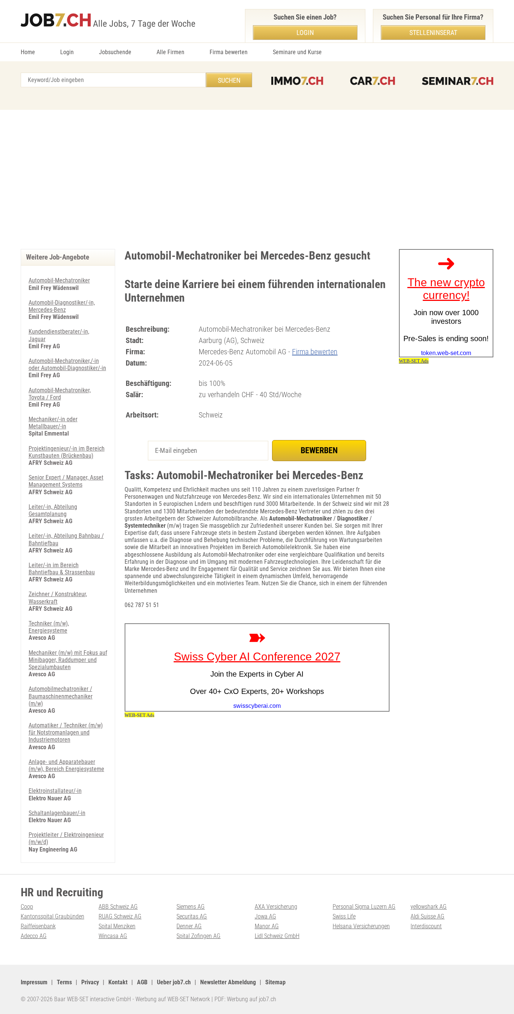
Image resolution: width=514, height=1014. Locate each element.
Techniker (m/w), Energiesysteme (49, 627)
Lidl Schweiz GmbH (277, 936)
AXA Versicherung (276, 906)
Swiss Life (344, 916)
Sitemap (275, 982)
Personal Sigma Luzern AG (364, 906)
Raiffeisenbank (38, 926)
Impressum (34, 982)
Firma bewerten (229, 52)
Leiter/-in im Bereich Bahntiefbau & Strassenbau (62, 569)
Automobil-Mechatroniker (59, 280)
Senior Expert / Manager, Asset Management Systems (66, 481)
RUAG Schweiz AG (120, 916)
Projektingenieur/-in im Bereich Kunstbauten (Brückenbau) (67, 452)
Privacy (90, 982)
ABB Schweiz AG (118, 906)
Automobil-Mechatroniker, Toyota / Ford (60, 394)
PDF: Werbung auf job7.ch (245, 999)
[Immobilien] (297, 81)
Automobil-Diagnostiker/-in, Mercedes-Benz (62, 306)
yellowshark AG (429, 906)
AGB (142, 982)
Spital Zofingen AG (198, 936)
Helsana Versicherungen (361, 926)
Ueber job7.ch (174, 982)
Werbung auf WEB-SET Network (172, 999)
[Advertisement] (257, 177)
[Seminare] (457, 81)
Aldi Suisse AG (427, 916)
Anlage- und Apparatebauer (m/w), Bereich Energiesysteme (66, 765)
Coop (27, 906)
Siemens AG (190, 906)
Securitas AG (191, 916)
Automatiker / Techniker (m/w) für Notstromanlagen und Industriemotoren (66, 732)
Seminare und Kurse (297, 52)
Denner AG (189, 926)
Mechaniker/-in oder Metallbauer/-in (53, 423)
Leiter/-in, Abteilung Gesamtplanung (53, 510)
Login (67, 52)
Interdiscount (426, 926)
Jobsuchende (115, 52)
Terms (64, 982)
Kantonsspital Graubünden (52, 916)
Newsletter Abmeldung (228, 982)
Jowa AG (265, 916)
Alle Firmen (170, 52)
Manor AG (267, 926)
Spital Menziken (117, 926)
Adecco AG (34, 936)
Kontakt (118, 982)
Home (28, 52)
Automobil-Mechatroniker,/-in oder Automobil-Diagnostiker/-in (67, 364)
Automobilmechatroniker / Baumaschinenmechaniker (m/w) (61, 696)
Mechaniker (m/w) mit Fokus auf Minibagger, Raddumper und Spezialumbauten (68, 660)
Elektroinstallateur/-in (55, 790)
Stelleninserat (433, 32)
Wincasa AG (113, 936)
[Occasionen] (372, 81)
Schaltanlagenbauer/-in (57, 813)
